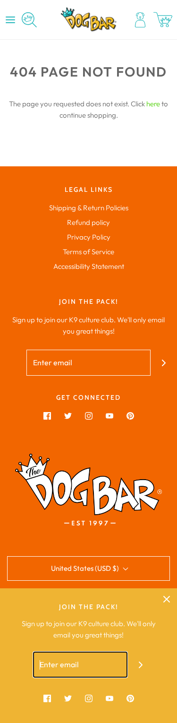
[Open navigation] (10, 20)
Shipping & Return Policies (88, 207)
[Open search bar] (29, 19)
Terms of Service (88, 251)
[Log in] (140, 19)
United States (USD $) (85, 568)
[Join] (164, 363)
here (153, 103)
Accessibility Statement (88, 266)
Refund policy (88, 222)
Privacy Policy (88, 236)
